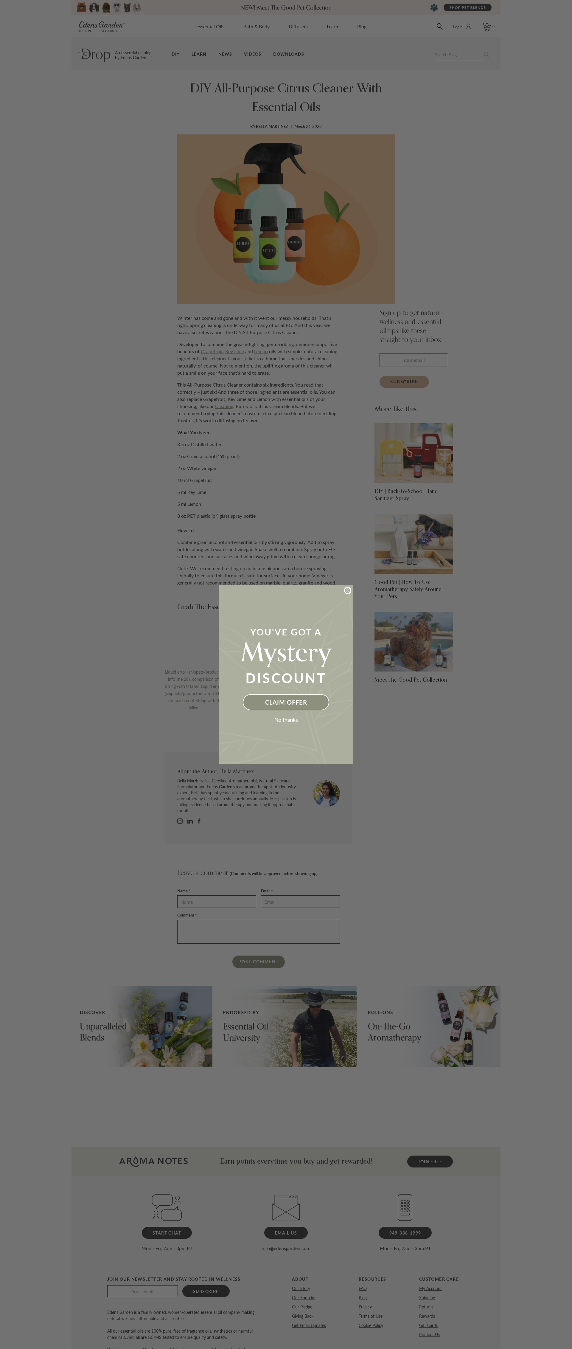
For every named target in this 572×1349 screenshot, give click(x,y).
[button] (286, 721)
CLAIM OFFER (286, 702)
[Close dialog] (348, 590)
